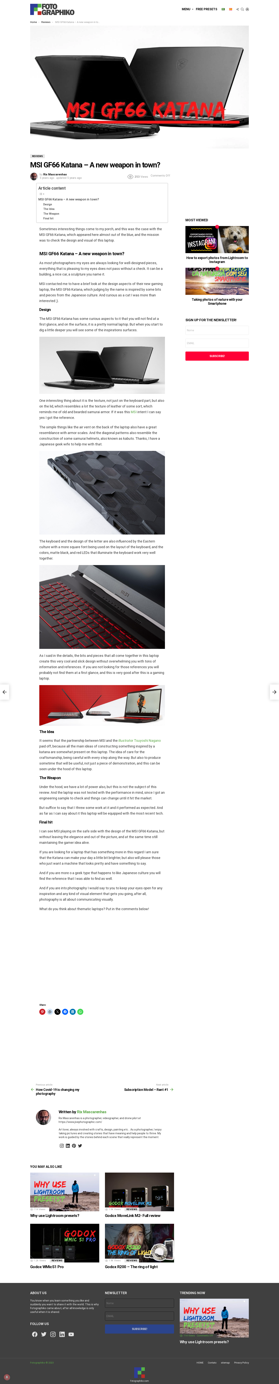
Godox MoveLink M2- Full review (133, 1215)
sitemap (225, 1362)
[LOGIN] (247, 9)
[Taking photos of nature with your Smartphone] (217, 281)
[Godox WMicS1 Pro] (64, 1243)
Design (47, 204)
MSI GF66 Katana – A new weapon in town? (68, 199)
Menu (186, 9)
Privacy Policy (241, 1362)
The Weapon (51, 213)
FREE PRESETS (206, 9)
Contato (212, 1362)
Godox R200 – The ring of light (131, 1267)
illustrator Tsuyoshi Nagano (139, 741)
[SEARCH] (242, 9)
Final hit (48, 218)
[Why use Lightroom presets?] (64, 1192)
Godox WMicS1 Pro (47, 1267)
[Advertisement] (102, 959)
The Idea (48, 209)
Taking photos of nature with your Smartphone (217, 302)
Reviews (131, 1209)
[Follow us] (237, 9)
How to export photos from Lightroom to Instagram (217, 260)
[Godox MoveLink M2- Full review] (139, 1192)
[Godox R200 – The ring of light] (139, 1243)
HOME (200, 1362)
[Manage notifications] (7, 1377)
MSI (134, 412)
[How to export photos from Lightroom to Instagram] (217, 239)
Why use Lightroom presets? (54, 1215)
